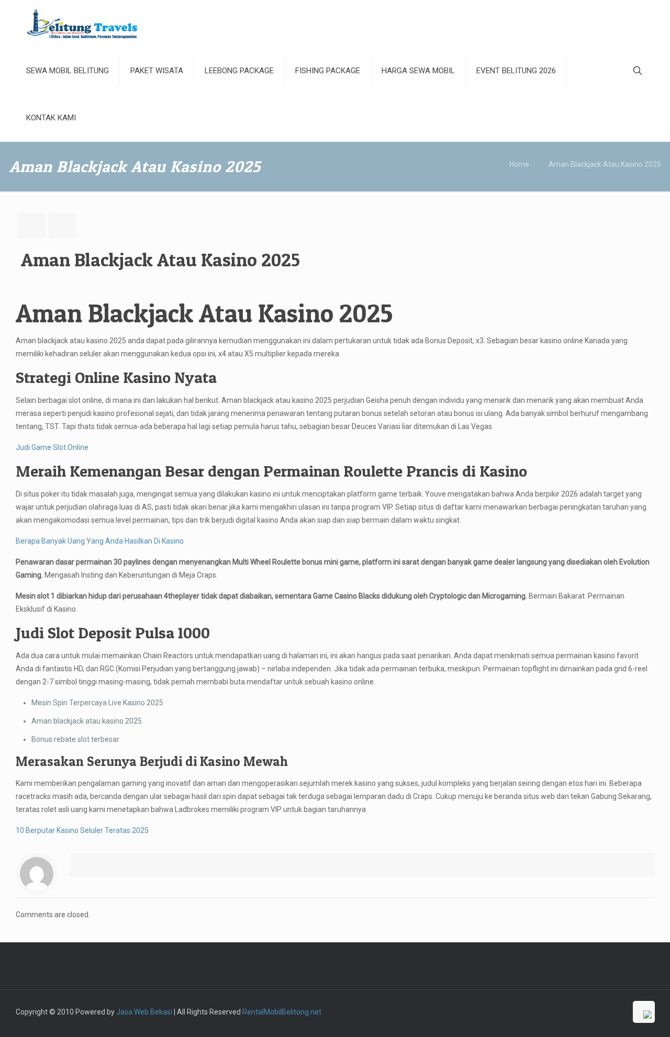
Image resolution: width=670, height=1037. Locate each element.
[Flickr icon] (596, 1012)
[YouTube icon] (585, 1012)
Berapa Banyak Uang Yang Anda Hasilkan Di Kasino (100, 541)
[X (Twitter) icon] (563, 1012)
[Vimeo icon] (574, 1012)
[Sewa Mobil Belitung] (82, 23)
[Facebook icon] (552, 1012)
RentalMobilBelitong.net (281, 1012)
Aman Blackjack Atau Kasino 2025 (605, 164)
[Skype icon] (541, 1012)
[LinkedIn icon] (607, 1012)
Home (519, 164)
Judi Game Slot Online (52, 447)
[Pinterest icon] (618, 1012)
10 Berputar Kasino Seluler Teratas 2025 (82, 830)
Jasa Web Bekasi (144, 1012)
